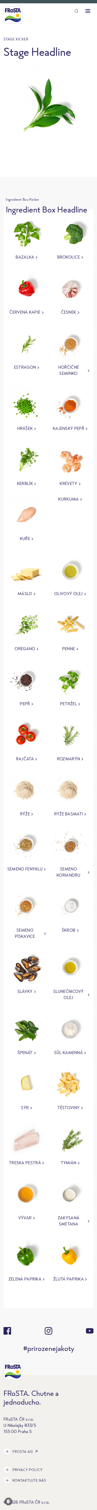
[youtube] (89, 1331)
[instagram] (48, 1331)
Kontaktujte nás (29, 1480)
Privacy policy (27, 1469)
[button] (8, 1501)
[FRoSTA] (13, 14)
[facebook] (7, 1331)
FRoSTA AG (22, 1451)
